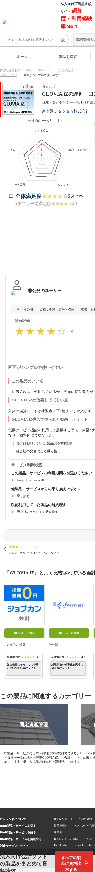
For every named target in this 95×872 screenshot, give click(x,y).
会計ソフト (45, 70)
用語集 (58, 832)
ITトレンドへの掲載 (66, 839)
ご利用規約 (85, 819)
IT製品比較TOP (10, 70)
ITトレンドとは (63, 819)
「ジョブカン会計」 (16, 644)
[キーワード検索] (63, 39)
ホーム (22, 56)
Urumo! (78, 845)
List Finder (60, 845)
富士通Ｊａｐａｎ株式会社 (65, 111)
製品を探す (68, 56)
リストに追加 (26, 632)
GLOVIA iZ (66, 70)
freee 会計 (54, 644)
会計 (29, 70)
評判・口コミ (8, 75)
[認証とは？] (17, 296)
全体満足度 (28, 196)
